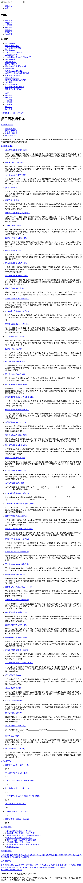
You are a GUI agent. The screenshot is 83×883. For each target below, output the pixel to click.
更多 (10, 761)
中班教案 (8, 27)
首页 (7, 93)
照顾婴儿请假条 (11, 188)
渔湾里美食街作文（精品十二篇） (18, 788)
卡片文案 (8, 82)
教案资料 (8, 20)
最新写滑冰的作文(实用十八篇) (17, 765)
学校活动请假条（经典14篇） (16, 276)
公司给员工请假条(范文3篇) (15, 175)
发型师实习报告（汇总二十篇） (18, 842)
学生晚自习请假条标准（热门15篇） (19, 529)
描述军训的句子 (11, 131)
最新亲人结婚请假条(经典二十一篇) (18, 587)
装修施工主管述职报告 (13, 71)
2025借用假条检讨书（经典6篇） (17, 650)
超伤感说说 (9, 68)
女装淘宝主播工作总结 (13, 53)
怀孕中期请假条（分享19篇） (16, 384)
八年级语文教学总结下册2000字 (17, 73)
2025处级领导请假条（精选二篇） (18, 493)
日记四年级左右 (22, 867)
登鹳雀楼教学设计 (8, 865)
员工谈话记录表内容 (13, 675)
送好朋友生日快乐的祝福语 (15, 66)
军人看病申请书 (11, 50)
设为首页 (8, 6)
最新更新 (11, 870)
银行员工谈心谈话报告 (13, 713)
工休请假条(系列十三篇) (14, 336)
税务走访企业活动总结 (13, 89)
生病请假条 (14, 855)
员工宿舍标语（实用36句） (15, 748)
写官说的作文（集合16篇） (15, 804)
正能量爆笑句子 (11, 55)
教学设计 (8, 34)
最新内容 (4, 761)
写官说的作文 (10, 59)
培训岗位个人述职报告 (56, 867)
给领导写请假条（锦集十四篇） (17, 410)
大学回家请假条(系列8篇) (14, 483)
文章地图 (18, 870)
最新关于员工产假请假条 (14, 162)
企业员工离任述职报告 (13, 700)
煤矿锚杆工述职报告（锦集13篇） (19, 838)
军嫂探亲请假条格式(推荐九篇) (17, 564)
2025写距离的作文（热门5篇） (17, 811)
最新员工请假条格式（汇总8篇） (17, 213)
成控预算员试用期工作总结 (15, 80)
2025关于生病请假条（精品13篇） (18, 539)
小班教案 (8, 25)
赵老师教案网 (6, 113)
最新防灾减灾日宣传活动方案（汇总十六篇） (23, 844)
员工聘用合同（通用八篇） (15, 726)
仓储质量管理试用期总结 (37, 867)
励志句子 (8, 32)
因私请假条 (16, 857)
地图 (14, 113)
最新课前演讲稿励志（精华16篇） (18, 819)
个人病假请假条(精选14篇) (15, 362)
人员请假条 (5, 855)
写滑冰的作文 (10, 43)
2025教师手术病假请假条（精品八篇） (20, 504)
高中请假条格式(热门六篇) (15, 374)
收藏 (7, 8)
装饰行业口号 (10, 129)
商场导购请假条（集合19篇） (16, 263)
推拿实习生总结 (9, 867)
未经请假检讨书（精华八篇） (16, 637)
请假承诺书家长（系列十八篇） (17, 612)
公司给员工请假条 (26, 855)
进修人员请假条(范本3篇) (14, 288)
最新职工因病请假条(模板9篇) (16, 516)
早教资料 (8, 23)
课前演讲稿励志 (11, 64)
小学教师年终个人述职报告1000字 (18, 57)
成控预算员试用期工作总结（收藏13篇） (22, 840)
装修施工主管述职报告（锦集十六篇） (21, 833)
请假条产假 (62, 855)
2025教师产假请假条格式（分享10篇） (20, 397)
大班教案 (8, 30)
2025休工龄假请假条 (13, 225)
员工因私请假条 (7, 125)
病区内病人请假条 (12, 200)
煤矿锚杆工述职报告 (13, 75)
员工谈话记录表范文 (13, 688)
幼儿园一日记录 (11, 133)
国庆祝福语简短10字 (13, 84)
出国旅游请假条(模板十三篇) (16, 422)
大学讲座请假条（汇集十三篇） (17, 299)
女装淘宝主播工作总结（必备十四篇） (20, 781)
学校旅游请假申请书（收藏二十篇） (19, 663)
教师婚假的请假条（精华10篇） (17, 324)
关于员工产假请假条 (41, 855)
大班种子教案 (54, 865)
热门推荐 (4, 861)
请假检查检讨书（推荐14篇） (16, 625)
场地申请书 (64, 865)
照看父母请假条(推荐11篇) (15, 458)
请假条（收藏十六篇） (13, 250)
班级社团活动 (10, 135)
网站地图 (4, 870)
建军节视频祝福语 (12, 46)
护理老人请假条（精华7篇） (16, 470)
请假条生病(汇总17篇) (13, 349)
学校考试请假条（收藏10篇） (16, 445)
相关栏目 (4, 851)
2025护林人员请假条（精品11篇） (18, 311)
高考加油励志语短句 (13, 48)
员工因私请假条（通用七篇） (16, 150)
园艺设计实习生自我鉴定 (14, 87)
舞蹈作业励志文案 (12, 78)
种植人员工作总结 (12, 736)
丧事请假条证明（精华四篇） (16, 435)
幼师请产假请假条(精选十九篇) (17, 552)
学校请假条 (53, 855)
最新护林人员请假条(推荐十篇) (17, 600)
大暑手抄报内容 (12, 847)
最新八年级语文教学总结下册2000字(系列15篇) (24, 835)
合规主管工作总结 (22, 865)
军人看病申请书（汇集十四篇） (17, 773)
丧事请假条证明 (73, 855)
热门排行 (4, 827)
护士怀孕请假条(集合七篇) (15, 574)
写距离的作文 (10, 62)
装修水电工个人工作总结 (38, 865)
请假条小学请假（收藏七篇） (16, 238)
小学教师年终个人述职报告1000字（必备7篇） (23, 796)
